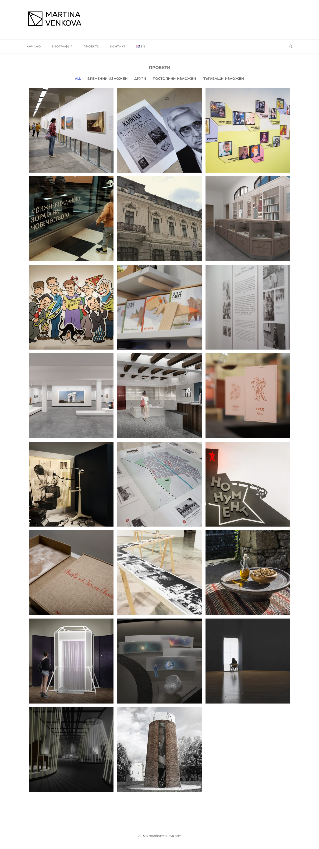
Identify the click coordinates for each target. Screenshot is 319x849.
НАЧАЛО (33, 46)
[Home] (159, 20)
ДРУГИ (140, 78)
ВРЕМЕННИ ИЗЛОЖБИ (107, 78)
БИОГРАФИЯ (62, 46)
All (78, 78)
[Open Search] (291, 46)
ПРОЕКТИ (91, 46)
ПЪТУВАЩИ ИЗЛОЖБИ (223, 78)
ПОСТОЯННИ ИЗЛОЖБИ (174, 78)
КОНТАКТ (117, 46)
